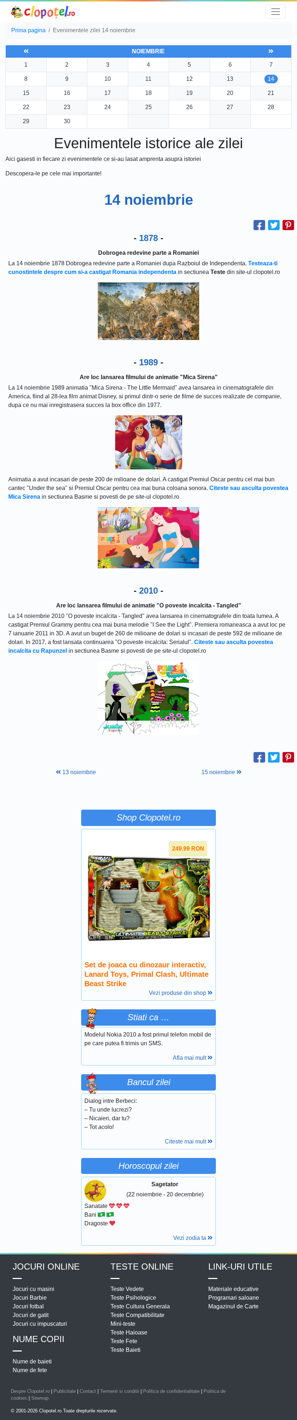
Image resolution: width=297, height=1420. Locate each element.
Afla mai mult (190, 1058)
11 (148, 79)
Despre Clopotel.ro (30, 1391)
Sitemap (40, 1398)
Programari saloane (233, 1298)
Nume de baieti (32, 1361)
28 (271, 107)
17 (107, 93)
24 (107, 107)
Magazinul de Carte (233, 1306)
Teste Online (141, 1266)
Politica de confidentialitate (171, 1391)
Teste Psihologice (133, 1298)
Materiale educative (233, 1289)
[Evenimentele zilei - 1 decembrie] (270, 51)
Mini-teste (122, 1324)
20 (230, 93)
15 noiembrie (219, 772)
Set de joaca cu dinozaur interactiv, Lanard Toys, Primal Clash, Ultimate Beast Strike (146, 974)
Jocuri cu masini (33, 1289)
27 (230, 107)
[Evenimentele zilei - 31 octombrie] (26, 51)
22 (26, 107)
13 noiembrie (78, 772)
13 (230, 79)
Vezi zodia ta (190, 1238)
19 (189, 93)
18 (148, 93)
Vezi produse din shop (178, 993)
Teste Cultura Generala (140, 1306)
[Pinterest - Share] (288, 225)
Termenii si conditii (119, 1391)
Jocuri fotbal (28, 1306)
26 (189, 107)
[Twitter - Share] (274, 225)
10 (107, 79)
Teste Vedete (127, 1289)
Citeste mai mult (186, 1141)
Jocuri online (46, 1266)
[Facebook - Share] (259, 225)
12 (189, 79)
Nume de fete (30, 1370)
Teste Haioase (128, 1332)
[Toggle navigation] (275, 11)
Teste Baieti (125, 1350)
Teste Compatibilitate (137, 1315)
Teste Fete (123, 1341)
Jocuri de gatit (31, 1315)
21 (271, 93)
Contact (88, 1391)
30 (67, 121)
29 (26, 121)
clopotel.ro (43, 11)
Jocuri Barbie (30, 1298)
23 (67, 107)
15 (26, 93)
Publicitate (65, 1391)
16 (67, 93)
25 (148, 107)
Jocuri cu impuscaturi (40, 1324)
